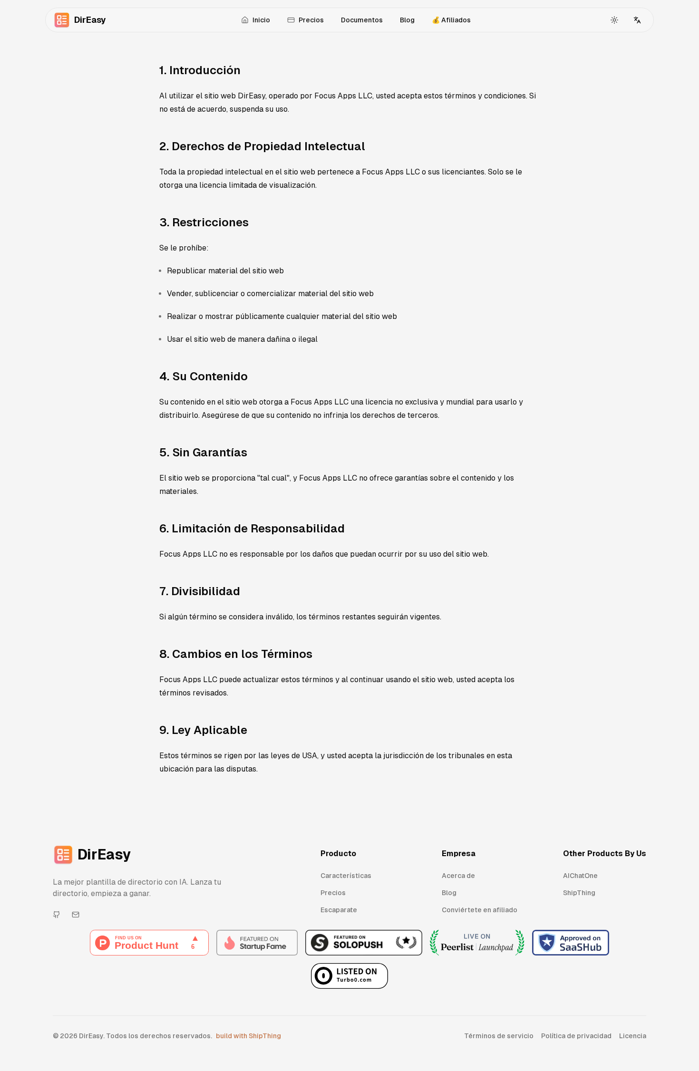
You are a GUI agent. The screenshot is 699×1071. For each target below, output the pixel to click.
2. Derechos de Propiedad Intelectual (262, 146)
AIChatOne (580, 875)
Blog (407, 20)
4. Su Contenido (203, 376)
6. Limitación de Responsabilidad (252, 528)
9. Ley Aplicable (203, 730)
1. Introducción (200, 70)
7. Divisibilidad (199, 591)
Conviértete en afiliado (479, 910)
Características (345, 875)
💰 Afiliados (451, 20)
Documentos (362, 20)
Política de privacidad (576, 1036)
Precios (311, 20)
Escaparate (338, 910)
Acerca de (458, 875)
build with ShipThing (248, 1036)
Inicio (261, 20)
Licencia (632, 1036)
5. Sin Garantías (203, 452)
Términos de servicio (499, 1036)
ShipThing (579, 893)
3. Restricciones (204, 222)
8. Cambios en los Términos (235, 653)
